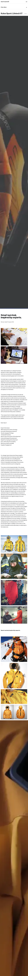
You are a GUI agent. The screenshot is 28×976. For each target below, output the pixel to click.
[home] (5, 1)
